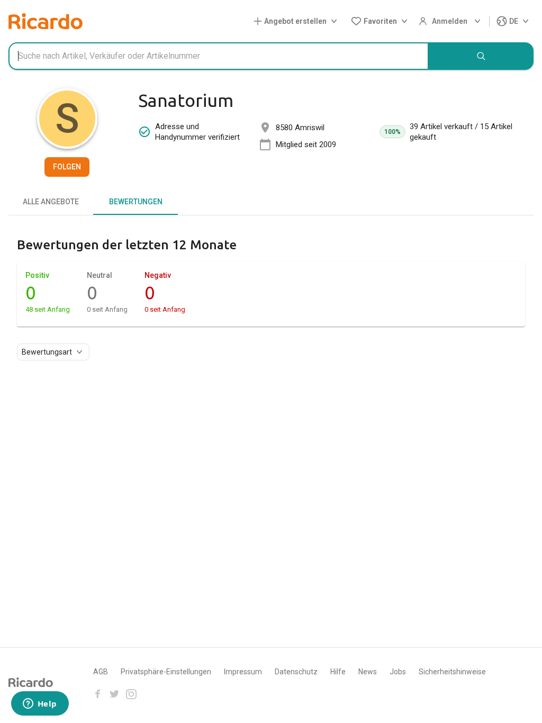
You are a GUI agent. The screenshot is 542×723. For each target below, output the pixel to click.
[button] (297, 21)
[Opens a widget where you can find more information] (40, 704)
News (367, 671)
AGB (100, 671)
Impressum (243, 671)
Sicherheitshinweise (452, 671)
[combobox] (218, 56)
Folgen (67, 166)
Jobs (398, 671)
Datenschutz (296, 671)
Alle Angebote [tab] (51, 201)
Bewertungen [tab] (135, 201)
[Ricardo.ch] (45, 21)
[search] (481, 56)
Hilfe (338, 671)
